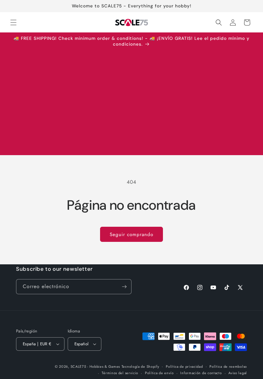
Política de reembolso (228, 366)
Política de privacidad (184, 366)
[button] (13, 22)
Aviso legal (237, 372)
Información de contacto (201, 372)
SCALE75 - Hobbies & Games (95, 366)
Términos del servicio (120, 372)
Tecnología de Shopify (140, 366)
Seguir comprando (131, 234)
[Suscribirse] (124, 286)
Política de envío (159, 372)
